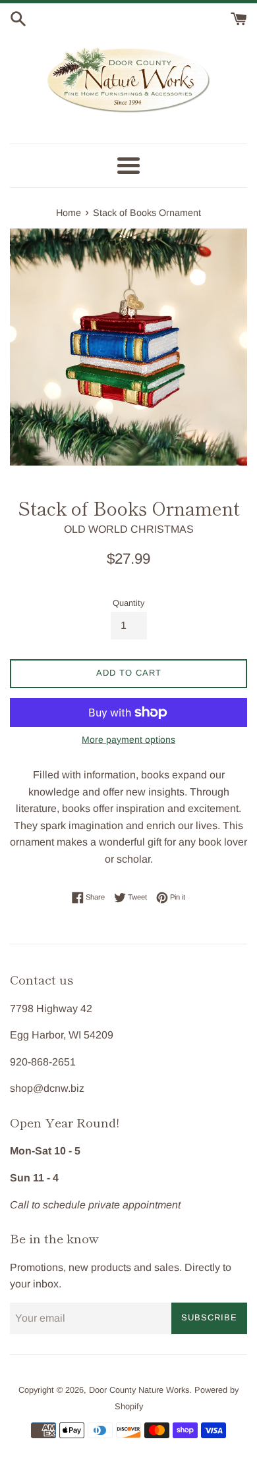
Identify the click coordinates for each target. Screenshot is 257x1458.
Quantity (128, 603)
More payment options (128, 739)
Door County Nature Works (139, 1390)
